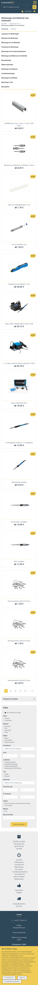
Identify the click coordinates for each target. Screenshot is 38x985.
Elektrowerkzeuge (7, 64)
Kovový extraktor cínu (19, 244)
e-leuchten (4, 23)
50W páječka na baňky (19, 482)
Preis (4, 753)
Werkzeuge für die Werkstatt (10, 42)
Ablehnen (22, 978)
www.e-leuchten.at (19, 932)
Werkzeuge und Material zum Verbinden (14, 56)
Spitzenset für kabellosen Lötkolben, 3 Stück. (19, 165)
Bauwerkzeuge (6, 60)
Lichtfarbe (6, 760)
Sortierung (4, 29)
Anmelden (28, 11)
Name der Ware (8, 815)
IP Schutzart (7, 794)
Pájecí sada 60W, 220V (19, 403)
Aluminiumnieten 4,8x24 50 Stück (19, 641)
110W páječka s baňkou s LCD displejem (19, 443)
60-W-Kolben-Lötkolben (19, 522)
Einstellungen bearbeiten (12, 981)
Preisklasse (7, 745)
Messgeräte (5, 87)
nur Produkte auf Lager (13, 712)
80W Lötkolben (19, 561)
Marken (5, 809)
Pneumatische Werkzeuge (9, 47)
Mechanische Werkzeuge (9, 38)
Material (5, 724)
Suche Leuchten (19, 824)
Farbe (5, 716)
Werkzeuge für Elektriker (9, 78)
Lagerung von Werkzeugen (10, 34)
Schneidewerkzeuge (7, 73)
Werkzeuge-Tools (15, 23)
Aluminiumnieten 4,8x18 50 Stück (19, 601)
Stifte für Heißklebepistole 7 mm (19, 205)
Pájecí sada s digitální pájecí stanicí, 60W (19, 324)
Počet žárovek (7, 787)
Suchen (34, 7)
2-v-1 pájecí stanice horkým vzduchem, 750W (19, 363)
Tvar (4, 772)
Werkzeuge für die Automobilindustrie (13, 51)
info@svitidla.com (19, 928)
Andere (5, 801)
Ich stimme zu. (9, 978)
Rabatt (5, 736)
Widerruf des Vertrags (19, 937)
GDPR (19, 940)
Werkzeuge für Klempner (9, 69)
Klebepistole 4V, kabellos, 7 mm (19, 284)
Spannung (6, 779)
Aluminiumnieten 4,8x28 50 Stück (19, 680)
